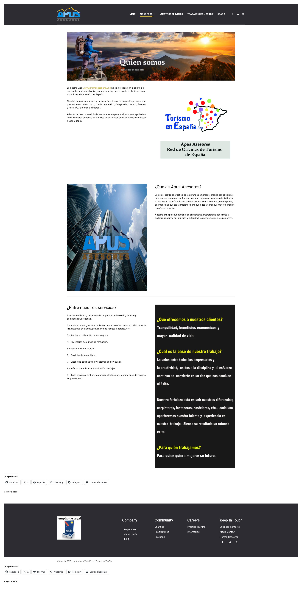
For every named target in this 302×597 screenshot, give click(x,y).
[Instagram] (229, 542)
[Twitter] (243, 14)
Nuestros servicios (171, 13)
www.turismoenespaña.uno (97, 87)
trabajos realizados (200, 13)
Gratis (221, 13)
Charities (159, 526)
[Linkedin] (237, 14)
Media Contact (227, 531)
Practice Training (196, 526)
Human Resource (229, 536)
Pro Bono (160, 536)
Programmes (162, 531)
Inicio (132, 13)
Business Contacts (230, 526)
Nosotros (146, 13)
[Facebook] (232, 14)
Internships (193, 531)
